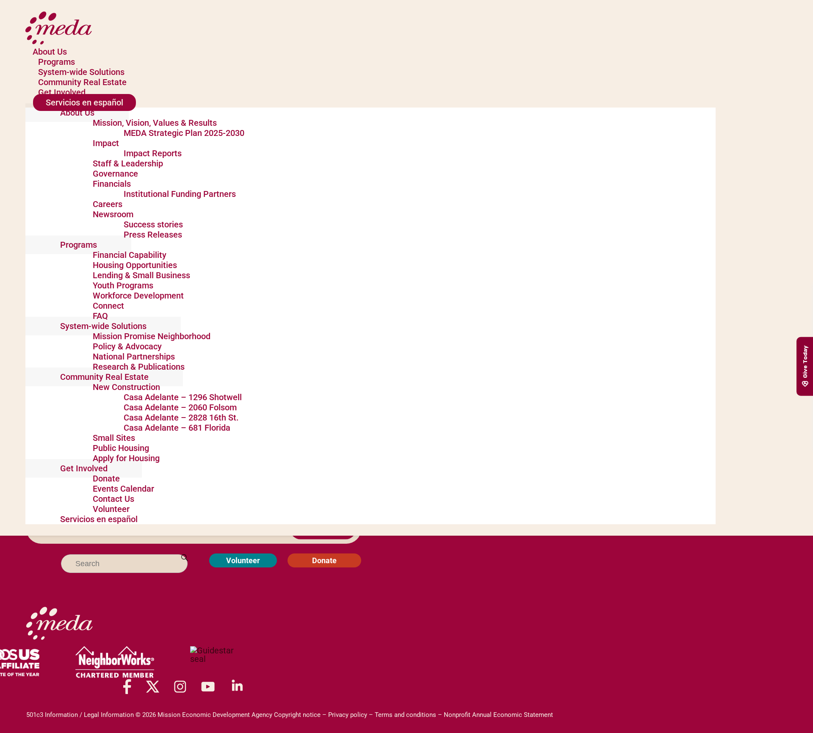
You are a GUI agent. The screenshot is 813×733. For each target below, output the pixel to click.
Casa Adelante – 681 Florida (177, 428)
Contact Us (113, 499)
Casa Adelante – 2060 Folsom (180, 407)
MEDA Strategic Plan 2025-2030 (184, 133)
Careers (107, 204)
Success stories (153, 224)
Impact (106, 143)
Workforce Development (138, 295)
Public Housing (121, 448)
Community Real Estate (82, 82)
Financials (112, 184)
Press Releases (153, 235)
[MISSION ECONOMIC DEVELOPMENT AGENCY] (216, 662)
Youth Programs (123, 285)
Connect (108, 306)
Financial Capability (129, 255)
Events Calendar (123, 489)
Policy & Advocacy (127, 346)
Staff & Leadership (128, 163)
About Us (50, 52)
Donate (106, 478)
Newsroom (113, 214)
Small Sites (114, 438)
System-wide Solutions (81, 72)
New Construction (126, 387)
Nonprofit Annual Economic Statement (498, 715)
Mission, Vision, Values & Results (155, 123)
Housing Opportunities (135, 265)
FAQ (100, 316)
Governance (115, 174)
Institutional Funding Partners (180, 194)
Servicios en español (84, 102)
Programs (56, 62)
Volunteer (111, 509)
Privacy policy (347, 715)
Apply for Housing (126, 458)
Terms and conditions (405, 715)
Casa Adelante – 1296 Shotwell (183, 397)
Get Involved (62, 92)
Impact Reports (153, 153)
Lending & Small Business (141, 275)
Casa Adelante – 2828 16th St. (181, 417)
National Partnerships (134, 356)
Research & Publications (139, 367)
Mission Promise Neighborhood (151, 336)
